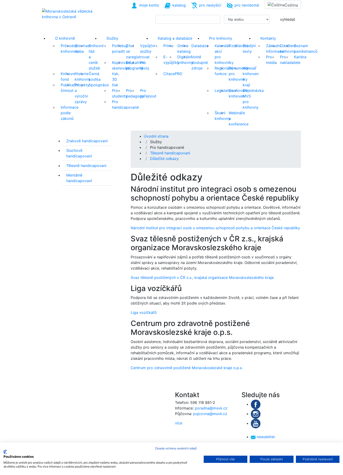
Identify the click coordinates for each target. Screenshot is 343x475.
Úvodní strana (156, 136)
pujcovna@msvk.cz (210, 413)
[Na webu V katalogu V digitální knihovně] (245, 19)
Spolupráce (99, 85)
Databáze (199, 45)
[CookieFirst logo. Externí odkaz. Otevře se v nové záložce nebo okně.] (5, 452)
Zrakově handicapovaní (87, 141)
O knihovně (65, 38)
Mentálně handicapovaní (79, 178)
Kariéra (300, 57)
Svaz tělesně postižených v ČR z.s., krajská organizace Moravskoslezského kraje (202, 277)
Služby (112, 38)
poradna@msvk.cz (211, 408)
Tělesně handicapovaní (86, 165)
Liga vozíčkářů (144, 312)
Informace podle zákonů (69, 113)
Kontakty (268, 38)
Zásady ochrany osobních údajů (176, 448)
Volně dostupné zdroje (199, 62)
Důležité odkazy (164, 158)
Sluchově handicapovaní (79, 153)
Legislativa (224, 90)
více (178, 423)
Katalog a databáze (175, 38)
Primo (168, 45)
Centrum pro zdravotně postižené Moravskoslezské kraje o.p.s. (187, 367)
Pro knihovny (220, 38)
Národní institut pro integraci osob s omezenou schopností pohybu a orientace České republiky (215, 227)
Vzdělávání (238, 45)
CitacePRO (172, 73)
